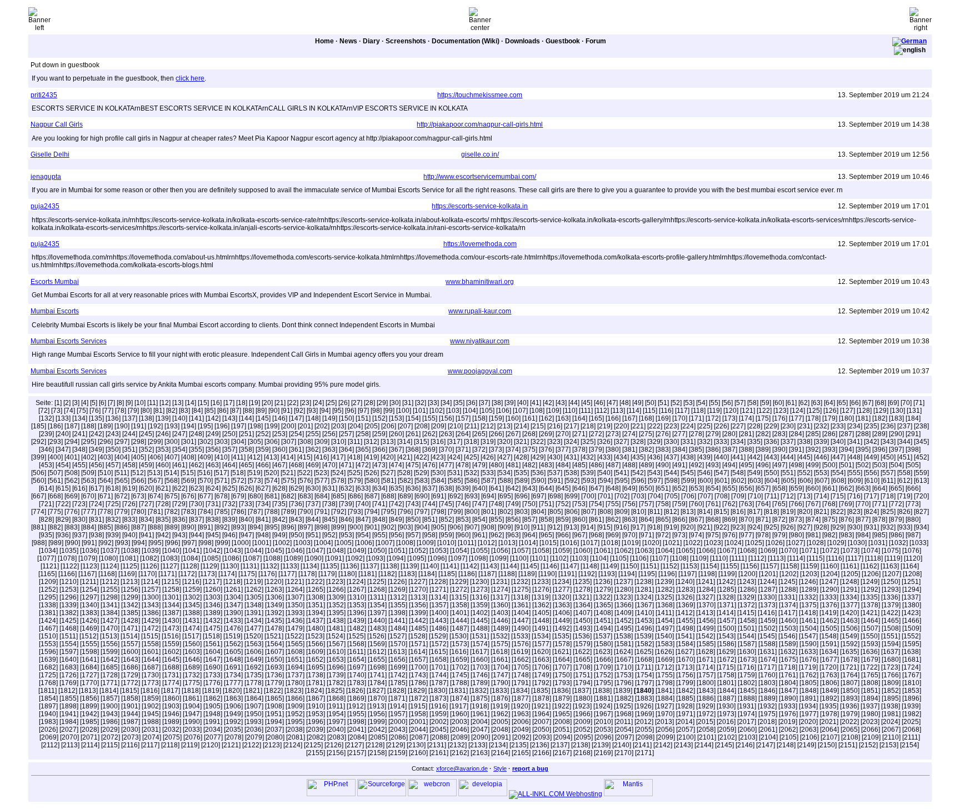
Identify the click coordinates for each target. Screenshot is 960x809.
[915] (604, 527)
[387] (729, 449)
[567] (155, 481)
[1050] (377, 551)
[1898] (68, 706)
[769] (846, 504)
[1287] (767, 589)
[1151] (650, 566)
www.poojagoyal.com (480, 371)
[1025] (754, 543)
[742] (396, 504)
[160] (513, 418)
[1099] (498, 558)
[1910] (315, 706)
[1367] (644, 605)
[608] (838, 481)
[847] (363, 519)
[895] (271, 527)
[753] (579, 504)
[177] (796, 418)
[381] (629, 449)
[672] (121, 496)
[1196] (667, 574)
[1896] (911, 698)
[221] (638, 426)
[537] (554, 473)
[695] (505, 496)
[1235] (582, 582)
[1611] (356, 652)
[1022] (692, 543)
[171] (696, 418)
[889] (171, 527)
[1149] (610, 566)
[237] (904, 426)
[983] (846, 535)
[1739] (336, 675)
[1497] (665, 628)
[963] (513, 535)
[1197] (687, 574)
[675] (171, 496)
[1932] (767, 706)
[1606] (253, 652)
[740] (363, 504)
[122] (764, 411)
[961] (479, 535)
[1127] (170, 566)
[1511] (68, 636)
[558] (904, 473)
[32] (420, 403)
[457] (113, 465)
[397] (896, 449)
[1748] (521, 675)
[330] (671, 442)
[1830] (437, 691)
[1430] (171, 621)
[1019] (631, 543)
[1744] (438, 675)
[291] (913, 434)
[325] (588, 442)
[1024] (733, 543)
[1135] (330, 566)
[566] (138, 481)
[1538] (623, 636)
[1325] (664, 597)
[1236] (602, 582)
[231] (804, 426)
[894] (255, 527)
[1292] (870, 589)
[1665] (582, 659)
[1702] (459, 667)
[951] (313, 535)
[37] (484, 403)
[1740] (356, 675)
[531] (454, 473)
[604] (771, 481)
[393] (829, 449)
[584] (438, 481)
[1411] (665, 613)
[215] (538, 426)
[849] (396, 519)
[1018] (610, 543)
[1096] (437, 558)
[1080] (108, 558)
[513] (154, 473)
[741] (379, 504)
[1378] (870, 605)
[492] (696, 465)
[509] (88, 473)
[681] (271, 496)
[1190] (547, 574)
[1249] (870, 582)
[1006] (364, 543)
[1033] (918, 543)
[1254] (89, 589)
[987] (913, 535)
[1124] (110, 566)
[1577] (541, 644)
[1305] (253, 597)
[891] (205, 527)
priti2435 (44, 95)
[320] (504, 442)
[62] (803, 403)
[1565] (295, 644)
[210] (455, 426)
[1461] (808, 621)
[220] (621, 426)
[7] (111, 403)
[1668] (644, 659)
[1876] (500, 698)
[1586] (726, 644)
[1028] (816, 543)
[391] (796, 449)
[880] (913, 519)
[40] (522, 403)
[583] (421, 481)
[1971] (685, 714)
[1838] (602, 691)
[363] (329, 449)
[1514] (130, 636)
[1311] (377, 597)
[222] (654, 426)
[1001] (261, 543)
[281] (746, 434)
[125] (814, 411)
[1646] (192, 659)
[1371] (726, 605)
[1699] (397, 667)
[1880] (582, 698)
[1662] (521, 659)
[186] (55, 426)
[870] (746, 519)
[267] (513, 434)
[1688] (171, 667)
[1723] (890, 667)
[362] (313, 449)
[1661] (500, 659)
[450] (888, 457)
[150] (346, 418)
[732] (229, 504)
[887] (138, 527)
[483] (546, 465)
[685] (338, 496)
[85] (210, 411)
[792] (338, 512)
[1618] (500, 652)
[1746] (480, 675)
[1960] (459, 714)
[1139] (410, 566)
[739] (346, 504)
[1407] (582, 613)
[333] (721, 442)
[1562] (233, 644)
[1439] (356, 621)
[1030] (857, 543)
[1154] (710, 566)
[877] (863, 519)
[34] (446, 403)
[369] (429, 449)
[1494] (603, 628)
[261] (413, 434)
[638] (446, 488)
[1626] (664, 652)
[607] (821, 481)
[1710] (623, 667)
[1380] (911, 605)
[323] (554, 442)
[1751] (582, 675)
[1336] (890, 597)
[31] (407, 403)
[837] (196, 519)
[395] (863, 449)
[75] (82, 411)
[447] (838, 457)
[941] (146, 535)
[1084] (190, 558)
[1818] (191, 691)
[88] (248, 411)
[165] (596, 418)
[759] (679, 504)
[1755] (665, 675)
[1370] (706, 605)
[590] (538, 481)
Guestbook (563, 41)
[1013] (507, 543)
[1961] (480, 714)
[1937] (870, 706)
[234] (854, 426)
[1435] (274, 621)
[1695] (315, 667)
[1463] (850, 621)
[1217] (212, 582)
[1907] (253, 706)
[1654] (356, 659)
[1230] (479, 582)
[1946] (171, 714)
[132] (46, 418)
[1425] (68, 621)
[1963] (521, 714)
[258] (363, 434)
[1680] (891, 659)
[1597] (68, 652)
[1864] (253, 698)
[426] (488, 457)
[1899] (89, 706)
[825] (888, 512)
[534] (504, 473)
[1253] (68, 589)
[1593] (870, 644)
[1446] (500, 621)
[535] (521, 473)
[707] (705, 496)
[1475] (212, 628)
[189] (105, 426)
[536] (538, 473)
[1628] (705, 652)
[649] (629, 488)
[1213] (130, 582)
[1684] (89, 667)
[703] (638, 496)
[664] (879, 488)
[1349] (274, 605)
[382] (646, 449)
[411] (238, 457)
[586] (471, 481)
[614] (46, 488)
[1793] (562, 683)
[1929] (705, 706)
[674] (155, 496)
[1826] (355, 691)
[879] (896, 519)
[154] (413, 418)
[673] (138, 496)
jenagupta (46, 177)
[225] (704, 426)
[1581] (623, 644)
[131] (914, 411)
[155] (429, 418)
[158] (479, 418)
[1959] (438, 714)
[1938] (890, 706)
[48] (625, 403)
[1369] (685, 605)
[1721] (849, 667)
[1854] (48, 698)
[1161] (850, 566)
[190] (121, 426)
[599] (688, 481)
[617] (96, 488)
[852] (446, 519)
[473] (379, 465)
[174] (746, 418)
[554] (838, 473)
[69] (893, 403)
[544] (671, 473)
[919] (671, 527)
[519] (254, 473)
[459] (146, 465)
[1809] (891, 683)
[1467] (48, 628)
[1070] (788, 551)
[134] (79, 418)
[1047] (315, 551)
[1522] (294, 636)
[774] (38, 512)
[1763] (829, 675)
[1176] (267, 574)
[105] (486, 411)
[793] (355, 512)
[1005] (343, 543)
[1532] (500, 636)
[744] (429, 504)
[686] (355, 496)
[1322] (602, 597)
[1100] (519, 558)
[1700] (418, 667)
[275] (646, 434)
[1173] (207, 574)
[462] (196, 465)
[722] (63, 504)
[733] (246, 504)
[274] (629, 434)
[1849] (829, 691)
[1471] (130, 628)
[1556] (110, 644)
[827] (921, 512)
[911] (538, 527)
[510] (105, 473)
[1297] (89, 597)
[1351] (315, 605)
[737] (313, 504)
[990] (72, 543)
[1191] (567, 574)
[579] (355, 481)
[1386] (151, 613)
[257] (346, 434)
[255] (313, 434)
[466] (263, 465)
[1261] (233, 589)
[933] (904, 527)
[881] (38, 527)
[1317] (500, 597)
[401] (71, 457)
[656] (746, 488)
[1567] (336, 644)
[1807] (850, 683)
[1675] (788, 659)
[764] (763, 504)
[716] (854, 496)
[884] (88, 527)
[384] (679, 449)
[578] (338, 481)
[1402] (480, 613)
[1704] (500, 667)
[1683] (68, 667)
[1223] (335, 582)
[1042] (212, 551)
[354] (179, 449)
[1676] (808, 659)
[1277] (562, 589)
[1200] (747, 574)
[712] (788, 496)
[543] (654, 473)
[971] (646, 535)
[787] (255, 512)
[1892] (829, 698)
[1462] (829, 621)
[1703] (480, 667)
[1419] (828, 613)
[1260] (212, 589)
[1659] (459, 659)
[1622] (582, 652)
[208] (421, 426)
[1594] (891, 644)
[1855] (68, 698)
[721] (46, 504)
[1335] (870, 597)
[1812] (67, 691)
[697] (538, 496)
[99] (388, 411)
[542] (638, 473)
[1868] (336, 698)
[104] (470, 411)
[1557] (130, 644)
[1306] (274, 597)
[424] (454, 457)
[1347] (233, 605)
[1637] (890, 652)
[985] (879, 535)
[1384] (110, 613)
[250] (229, 434)
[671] (105, 496)
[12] (165, 403)
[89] (261, 411)
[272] (596, 434)
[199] (271, 426)
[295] (88, 442)
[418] (354, 457)
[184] (913, 418)
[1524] (335, 636)
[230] (788, 426)
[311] (355, 442)
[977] (746, 535)
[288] (863, 434)
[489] (646, 465)
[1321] (582, 597)
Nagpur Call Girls (57, 124)
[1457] (726, 621)
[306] (271, 442)
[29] (382, 403)
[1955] (356, 714)
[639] (463, 488)
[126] (830, 411)
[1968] (623, 714)
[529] (421, 473)
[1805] (808, 683)
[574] (271, 481)
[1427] (110, 621)
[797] (421, 512)
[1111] (738, 558)
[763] (746, 504)
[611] (888, 481)
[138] (146, 418)
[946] (229, 535)
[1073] (850, 551)
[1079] (87, 558)
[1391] (253, 613)
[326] (604, 442)
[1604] (212, 652)
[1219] (253, 582)
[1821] (252, 691)
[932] (888, 527)
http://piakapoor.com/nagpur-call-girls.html (480, 124)
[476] (429, 465)
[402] (88, 457)
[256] (329, 434)
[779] (121, 512)
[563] (88, 481)
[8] (120, 403)
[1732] (192, 675)
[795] (388, 512)
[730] (196, 504)
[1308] (315, 597)
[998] (205, 543)
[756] (629, 504)
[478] (463, 465)
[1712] (664, 667)
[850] (413, 519)
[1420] (849, 613)
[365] (363, 449)
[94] (325, 411)
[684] (321, 496)
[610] (871, 481)
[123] (780, 411)
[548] (738, 473)
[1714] (705, 667)
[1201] (768, 574)
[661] (829, 488)
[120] (730, 411)
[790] (305, 512)
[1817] (170, 691)
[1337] (911, 597)
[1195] (647, 574)
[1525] (356, 636)
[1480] (315, 628)
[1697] (356, 667)
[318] (471, 442)
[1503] (788, 628)
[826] (904, 512)
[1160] (830, 566)
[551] (788, 473)
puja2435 (45, 206)
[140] (179, 418)
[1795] (603, 683)
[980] (796, 535)
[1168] (107, 574)
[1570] (397, 644)
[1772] (130, 683)
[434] (621, 457)
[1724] (911, 667)
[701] (605, 496)
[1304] (233, 597)
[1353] (356, 605)
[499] (813, 465)
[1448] (541, 621)
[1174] (227, 574)
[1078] (67, 558)
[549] (754, 473)
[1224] (356, 582)
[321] (521, 442)
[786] (238, 512)
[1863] (233, 698)
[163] (563, 418)
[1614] (417, 652)
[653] (696, 488)
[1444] (459, 621)
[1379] (891, 605)
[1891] (808, 698)
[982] (829, 535)
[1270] (418, 589)
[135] (96, 418)
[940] (129, 535)
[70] (906, 403)
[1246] (808, 582)
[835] (163, 519)
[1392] (274, 613)
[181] (863, 418)
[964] (529, 535)
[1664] (562, 659)
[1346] (212, 605)
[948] (263, 535)
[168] (646, 418)
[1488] (480, 628)
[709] (738, 496)
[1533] (520, 636)
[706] (688, 496)
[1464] (870, 621)
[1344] (171, 605)
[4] (84, 403)
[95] (337, 411)
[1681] (911, 659)
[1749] (541, 675)
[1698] (377, 667)
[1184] (427, 574)
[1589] (788, 644)
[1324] (643, 597)
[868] (713, 519)
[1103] (579, 558)
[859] (563, 519)
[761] (713, 504)
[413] (271, 457)
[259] (379, 434)
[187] (71, 426)
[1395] (336, 613)
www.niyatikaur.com (479, 341)
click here (190, 78)
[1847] (788, 691)
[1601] (151, 652)
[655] (729, 488)
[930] (854, 527)
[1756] (685, 675)
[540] (604, 473)
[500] (829, 465)
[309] (321, 442)
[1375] (808, 605)
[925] (771, 527)
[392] (813, 449)
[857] (529, 519)
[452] (921, 457)
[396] (879, 449)
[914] (588, 527)
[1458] (747, 621)
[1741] (377, 675)
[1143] (490, 566)
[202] (321, 426)
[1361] (521, 605)
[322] (538, 442)
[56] (727, 403)
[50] (650, 403)
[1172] (187, 574)
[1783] (356, 683)
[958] (429, 535)
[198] (255, 426)
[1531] (479, 636)
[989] (55, 543)
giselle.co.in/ (480, 154)
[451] (904, 457)
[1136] (350, 566)
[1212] (109, 582)
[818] (771, 512)
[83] (184, 411)
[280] (729, 434)
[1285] (726, 589)
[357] (229, 449)
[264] (463, 434)
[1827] (376, 691)
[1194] (627, 574)
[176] (779, 418)
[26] (343, 403)
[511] (121, 473)
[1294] (911, 589)
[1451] (603, 621)
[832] (113, 519)
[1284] (706, 589)
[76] (95, 411)
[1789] (480, 683)
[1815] (129, 691)
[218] (588, 426)
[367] (396, 449)
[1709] (603, 667)
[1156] (750, 566)
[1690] (212, 667)
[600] (705, 481)
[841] (263, 519)
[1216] (191, 582)
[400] (55, 457)
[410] (221, 457)
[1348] (253, 605)
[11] (152, 403)
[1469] (89, 628)
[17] (228, 403)
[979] (779, 535)
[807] (588, 512)
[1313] (417, 597)
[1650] (274, 659)
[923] (738, 527)
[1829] (417, 691)
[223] (671, 426)
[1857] (110, 698)
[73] (56, 411)
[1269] (397, 589)
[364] (346, 449)
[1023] (713, 543)
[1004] (323, 543)
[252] (263, 434)
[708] (721, 496)
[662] (846, 488)
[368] (413, 449)
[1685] (110, 667)
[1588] (767, 644)
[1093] (375, 558)
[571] (221, 481)
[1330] (767, 597)
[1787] (438, 683)
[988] (39, 543)
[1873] (438, 698)
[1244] (767, 582)
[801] (488, 512)
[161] (529, 418)
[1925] (623, 706)
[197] (238, 426)
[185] (38, 426)
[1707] (562, 667)
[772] (896, 504)
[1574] (480, 644)
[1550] (870, 636)
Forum (596, 41)
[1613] (397, 652)
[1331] (787, 597)
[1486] (438, 628)
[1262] (253, 589)
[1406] (562, 613)
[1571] (418, 644)
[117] (682, 411)
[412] (254, 457)
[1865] (274, 698)
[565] (121, 481)
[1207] (891, 574)
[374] (513, 449)
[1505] (829, 628)
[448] (854, 457)
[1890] (788, 698)
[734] (263, 504)
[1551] (890, 636)
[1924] (602, 706)
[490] (663, 465)
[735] (279, 504)
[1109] (699, 558)
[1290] (829, 589)
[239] (46, 434)
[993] (122, 543)
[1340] (89, 605)
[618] (113, 488)
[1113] (777, 558)
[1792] (541, 683)
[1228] (438, 582)
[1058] (541, 551)
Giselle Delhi (50, 154)
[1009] (426, 543)
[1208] (912, 574)
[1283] (685, 589)
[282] (763, 434)
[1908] (274, 706)
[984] (863, 535)
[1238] (643, 582)
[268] (529, 434)
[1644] (151, 659)
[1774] (171, 683)
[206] (388, 426)
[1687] (151, 667)
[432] (588, 457)
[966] (563, 535)
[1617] (479, 652)
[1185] (447, 574)
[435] (638, 457)
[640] (479, 488)
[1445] (480, 621)
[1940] (48, 714)
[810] (638, 512)
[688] (388, 496)
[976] (729, 535)
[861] (596, 519)
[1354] (377, 605)
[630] (313, 488)
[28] (369, 403)
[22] (292, 403)
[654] (713, 488)
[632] (346, 488)
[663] (863, 488)
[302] (205, 442)
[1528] (417, 636)
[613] (921, 481)
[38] (497, 403)
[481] (513, 465)
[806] (571, 512)
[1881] (603, 698)
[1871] (397, 698)
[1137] (370, 566)
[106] (503, 411)
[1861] (192, 698)
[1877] (521, 698)
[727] (146, 504)
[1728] (110, 675)
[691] (438, 496)
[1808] (870, 683)
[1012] (487, 543)
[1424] (48, 621)
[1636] (870, 652)
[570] (205, 481)
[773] (913, 504)
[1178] (307, 574)
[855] (496, 519)
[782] (171, 512)
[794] (371, 512)
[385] (696, 449)
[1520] (253, 636)
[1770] (89, 683)
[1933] (787, 706)
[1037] (110, 551)
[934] (921, 527)
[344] (904, 442)
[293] (55, 442)
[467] (279, 465)
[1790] (500, 683)
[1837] (581, 691)
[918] (654, 527)
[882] (55, 527)
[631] (329, 488)
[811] (655, 512)
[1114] (796, 558)
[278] (696, 434)
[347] (63, 449)
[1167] (87, 574)
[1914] (397, 706)
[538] (571, 473)
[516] (204, 473)
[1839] (622, 691)
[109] (553, 411)
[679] (238, 496)
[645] (563, 488)
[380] (613, 449)
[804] (538, 512)
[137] (129, 418)
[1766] (891, 675)
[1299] (130, 597)
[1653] (336, 659)
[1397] (377, 613)
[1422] (890, 613)
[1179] (327, 574)
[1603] (192, 652)
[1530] (458, 636)
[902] (388, 527)
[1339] (68, 605)
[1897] (48, 706)
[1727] (89, 675)
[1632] (787, 652)
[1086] (231, 558)
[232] (821, 426)
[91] (286, 411)
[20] (267, 403)
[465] (246, 465)
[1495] (623, 628)
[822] (838, 512)
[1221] (294, 582)
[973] (679, 535)
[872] (779, 519)
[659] (796, 488)
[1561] (212, 644)
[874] (813, 519)
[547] (721, 473)
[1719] (808, 667)
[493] (713, 465)
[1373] (767, 605)
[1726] (68, 675)
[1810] (911, 683)
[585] (455, 481)
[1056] (500, 551)
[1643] (130, 659)
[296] (105, 442)
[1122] (70, 566)
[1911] (336, 706)
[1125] (130, 566)
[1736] (274, 675)
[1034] (48, 551)
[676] (188, 496)
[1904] (192, 706)
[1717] (767, 667)
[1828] (396, 691)
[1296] (68, 597)
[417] (338, 457)
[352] (146, 449)
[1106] (639, 558)
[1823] (293, 691)
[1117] (854, 558)
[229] (771, 426)
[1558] (151, 644)
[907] (471, 527)
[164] (579, 418)
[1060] (582, 551)
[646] (579, 488)
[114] (634, 411)
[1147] (570, 566)
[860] (579, 519)
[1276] (541, 589)
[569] (188, 481)
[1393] (295, 613)
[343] (888, 442)
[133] (63, 418)
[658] (779, 488)
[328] (638, 442)
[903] (405, 527)
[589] (521, 481)
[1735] (253, 675)
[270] (563, 434)
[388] (746, 449)
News (348, 41)
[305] (255, 442)
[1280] (623, 589)
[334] (738, 442)
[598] (671, 481)
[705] (671, 496)
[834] (146, 519)
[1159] (810, 566)
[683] (305, 496)
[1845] (747, 691)
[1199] (727, 574)
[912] (554, 527)
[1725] (48, 675)
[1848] (808, 691)
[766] (796, 504)
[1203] (809, 574)
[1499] (706, 628)
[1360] (500, 605)
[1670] (685, 659)
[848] (379, 519)
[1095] (416, 558)
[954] (363, 535)
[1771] (110, 683)
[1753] (623, 675)
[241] (79, 434)
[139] (163, 418)
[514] (171, 473)
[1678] (850, 659)
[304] (238, 442)
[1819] (211, 691)
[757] (646, 504)
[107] (520, 411)
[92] (299, 411)
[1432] (212, 621)
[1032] (898, 543)
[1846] (767, 691)
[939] (113, 535)
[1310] (356, 597)
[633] (363, 488)
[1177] (287, 574)
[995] (155, 543)
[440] (721, 457)
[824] (871, 512)
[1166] (67, 574)
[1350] (295, 605)
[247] (179, 434)
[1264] (295, 589)
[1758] (726, 675)
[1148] (590, 566)
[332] (704, 442)
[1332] (808, 597)
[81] (158, 411)
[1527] (397, 636)
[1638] (911, 652)
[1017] (590, 543)
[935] (46, 535)
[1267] (356, 589)
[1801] (726, 683)
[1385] (130, 613)
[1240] (685, 582)
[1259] (192, 589)
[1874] (459, 698)
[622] (179, 488)
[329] (654, 442)
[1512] (88, 636)
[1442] (418, 621)
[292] (38, 442)
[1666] (603, 659)
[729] (179, 504)
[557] (888, 473)
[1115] (815, 558)
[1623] (602, 652)
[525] (354, 473)
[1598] (89, 652)
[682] (288, 496)
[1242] (726, 582)
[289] (879, 434)
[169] (663, 418)
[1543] (726, 636)
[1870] (377, 698)
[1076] (911, 551)
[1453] (644, 621)
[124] (797, 411)
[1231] (500, 582)
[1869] (356, 698)
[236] (888, 426)
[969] (613, 535)
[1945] (151, 714)
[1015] (548, 543)
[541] (621, 473)
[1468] (68, 628)
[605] (788, 481)
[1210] (68, 582)
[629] (296, 488)
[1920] (520, 706)
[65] (842, 403)
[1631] (767, 652)
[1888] (747, 698)
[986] (896, 535)
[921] (704, 527)
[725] (113, 504)
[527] (388, 473)
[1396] (356, 613)
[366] (379, 449)
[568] (171, 481)
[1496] (644, 628)
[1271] (438, 589)
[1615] (438, 652)
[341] (854, 442)
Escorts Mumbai (55, 282)
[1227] (417, 582)
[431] (571, 457)
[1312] (397, 597)
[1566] (315, 644)
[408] (188, 457)
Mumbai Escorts (55, 311)
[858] (546, 519)
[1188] (507, 574)
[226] (721, 426)
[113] (618, 411)
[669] (71, 496)
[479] (479, 465)
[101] (420, 411)
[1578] (562, 644)
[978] (763, 535)
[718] (888, 496)
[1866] (295, 698)
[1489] (500, 628)
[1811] (47, 691)
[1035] (68, 551)
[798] (438, 512)
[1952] (295, 714)
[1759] (747, 675)
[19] (254, 403)
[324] (571, 442)
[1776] (212, 683)
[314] (404, 442)
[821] (821, 512)
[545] (688, 473)
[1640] (68, 659)
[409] (205, 457)
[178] (813, 418)
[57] (740, 403)
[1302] (192, 597)
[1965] (562, 714)
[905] (438, 527)
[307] (288, 442)
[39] (510, 403)
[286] (829, 434)
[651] (663, 488)
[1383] (89, 613)
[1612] (376, 652)
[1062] (623, 551)
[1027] (795, 543)
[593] (588, 481)
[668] (55, 496)
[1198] (707, 574)
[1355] (397, 605)
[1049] (356, 551)
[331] (688, 442)
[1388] (192, 613)
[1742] (397, 675)
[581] (388, 481)
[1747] (500, 675)
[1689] (192, 667)
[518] (238, 473)
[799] (455, 512)
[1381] (48, 613)
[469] (313, 465)
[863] (629, 519)
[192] (155, 426)
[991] (89, 543)
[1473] (171, 628)
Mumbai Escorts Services (69, 341)
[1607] (274, 652)
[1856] (89, 698)
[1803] (767, 683)
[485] (579, 465)
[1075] (891, 551)
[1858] (130, 698)
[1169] (127, 574)
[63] (816, 403)
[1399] (418, 613)
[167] (629, 418)
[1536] (582, 636)
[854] (479, 519)
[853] (463, 519)
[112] (601, 411)
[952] (329, 535)
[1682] (48, 667)
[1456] (706, 621)
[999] (222, 543)
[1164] (910, 566)
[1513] (109, 636)
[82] (171, 411)
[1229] (458, 582)
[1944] (130, 714)
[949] (279, 535)
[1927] (664, 706)
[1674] (767, 659)
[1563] (253, 644)
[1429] (151, 621)
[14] (190, 403)
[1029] (836, 543)
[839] (229, 519)
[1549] (849, 636)
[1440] (377, 621)
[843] (296, 519)
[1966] (582, 714)
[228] (754, 426)
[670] (88, 496)
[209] (438, 426)
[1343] (151, 605)
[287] (846, 434)
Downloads (522, 41)
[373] (496, 449)
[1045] (274, 551)
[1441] (397, 621)
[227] (738, 426)
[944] (196, 535)
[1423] (911, 613)
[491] (679, 465)
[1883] (644, 698)
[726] (129, 504)
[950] (296, 535)
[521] (288, 473)
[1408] (603, 613)
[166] (613, 418)
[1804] (788, 683)
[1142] (470, 566)
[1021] (672, 543)
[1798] (665, 683)
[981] (813, 535)
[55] (714, 403)
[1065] (685, 551)
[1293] (891, 589)
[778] (105, 512)
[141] (196, 418)
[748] (496, 504)
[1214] (150, 582)
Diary (371, 41)
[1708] (582, 667)
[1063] (644, 551)
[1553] (48, 644)
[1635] (849, 652)
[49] (637, 403)
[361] (296, 449)
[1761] (788, 675)
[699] (571, 496)
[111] (586, 411)
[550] (771, 473)
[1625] (643, 652)
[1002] (282, 543)
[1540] (664, 636)
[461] (179, 465)
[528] (404, 473)
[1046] (295, 551)
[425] (471, 457)
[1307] (295, 597)
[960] (463, 535)
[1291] (850, 589)
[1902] (151, 706)
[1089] (293, 558)
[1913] (376, 706)
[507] (55, 473)
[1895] (891, 698)
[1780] (295, 683)
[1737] (295, 675)
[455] (79, 465)
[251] (246, 434)
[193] (171, 426)
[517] (221, 473)
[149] (329, 418)
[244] (129, 434)
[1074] (870, 551)
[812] (671, 512)
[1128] (190, 566)
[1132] (270, 566)
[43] (561, 403)
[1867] (315, 698)
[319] (488, 442)
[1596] (48, 652)
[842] (279, 519)
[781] (155, 512)
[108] (536, 411)
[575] (288, 481)
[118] (698, 411)
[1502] (767, 628)
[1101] (539, 558)
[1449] (562, 621)
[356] (213, 449)
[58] (752, 403)
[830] (79, 519)
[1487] (459, 628)
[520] (271, 473)
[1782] (336, 683)
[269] (546, 434)
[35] (458, 403)
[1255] (110, 589)
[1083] (170, 558)
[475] (413, 465)
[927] (804, 527)
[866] (679, 519)
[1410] (644, 613)
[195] (205, 426)
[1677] (829, 659)
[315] (421, 442)
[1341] (110, 605)
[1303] (212, 597)
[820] (804, 512)
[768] (829, 504)
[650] (646, 488)
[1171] (167, 574)
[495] (746, 465)
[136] (113, 418)
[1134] (310, 566)
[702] (621, 496)
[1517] (191, 636)
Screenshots (406, 41)
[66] (855, 403)
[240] (63, 434)
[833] (129, 519)
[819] (788, 512)
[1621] (561, 652)
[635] (396, 488)
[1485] (418, 628)
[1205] (850, 574)
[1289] (808, 589)
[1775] (192, 683)
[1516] (171, 636)
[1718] (787, 667)
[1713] (685, 667)
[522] (304, 473)
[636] (413, 488)
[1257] (151, 589)
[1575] (500, 644)
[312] (371, 442)
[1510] (48, 636)
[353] (163, 449)
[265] (479, 434)
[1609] (315, 652)
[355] (196, 449)
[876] (846, 519)
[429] (538, 457)
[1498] (685, 628)
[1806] (829, 683)
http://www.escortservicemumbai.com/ (479, 177)
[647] (596, 488)
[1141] (450, 566)
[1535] (561, 636)
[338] (804, 442)
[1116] (835, 558)
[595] (621, 481)
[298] (138, 442)
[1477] (253, 628)
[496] (763, 465)
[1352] (336, 605)
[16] (216, 403)
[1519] (232, 636)
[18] (241, 403)
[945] (213, 535)
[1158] (790, 566)
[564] (105, 481)
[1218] (232, 582)
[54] (701, 403)
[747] (479, 504)
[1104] (599, 558)
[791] (321, 512)
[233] (838, 426)
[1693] (274, 667)
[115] (650, 411)
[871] (763, 519)
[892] (221, 527)
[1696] (336, 667)
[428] (521, 457)
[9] (129, 403)
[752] (563, 504)
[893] (238, 527)
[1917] (458, 706)
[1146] (550, 566)
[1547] (808, 636)
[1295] (48, 597)
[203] (338, 426)
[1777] (233, 683)
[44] (573, 403)
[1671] (706, 659)
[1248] (849, 582)
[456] (96, 465)
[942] (163, 535)
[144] (246, 418)
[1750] (562, 675)
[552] (804, 473)
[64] (829, 403)
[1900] (110, 706)
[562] (71, 481)
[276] (663, 434)
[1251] (911, 582)
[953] (346, 535)
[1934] (808, 706)
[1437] (315, 621)
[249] (213, 434)
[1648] (233, 659)
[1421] (870, 613)
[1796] (623, 683)
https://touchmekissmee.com (479, 95)
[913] (571, 527)
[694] (488, 496)
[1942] (89, 714)
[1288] (788, 589)
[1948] (212, 714)
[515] (188, 473)
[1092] (355, 558)
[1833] (499, 691)
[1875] (480, 698)
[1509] (911, 628)
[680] (255, 496)
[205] (371, 426)
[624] (213, 488)
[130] (897, 411)
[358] (246, 449)
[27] (356, 403)
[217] (571, 426)
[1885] (685, 698)
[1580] (603, 644)
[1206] (871, 574)
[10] (140, 403)
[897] (305, 527)
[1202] (788, 574)
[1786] (418, 683)
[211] (471, 426)
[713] (804, 496)
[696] (521, 496)
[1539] (643, 636)
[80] (146, 411)
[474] (396, 465)
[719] (904, 496)
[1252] (48, 589)
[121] (747, 411)
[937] (79, 535)
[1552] (911, 636)
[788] (271, 512)
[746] (463, 504)
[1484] (397, 628)
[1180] (347, 574)
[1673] (747, 659)
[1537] (602, 636)
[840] (246, 519)
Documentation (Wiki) (465, 41)
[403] (105, 457)
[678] (221, 496)
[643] (529, 488)
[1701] (438, 667)
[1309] (336, 597)
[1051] (397, 551)
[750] (529, 504)
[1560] (192, 644)
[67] (867, 403)
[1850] (850, 691)
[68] (880, 403)
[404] (121, 457)
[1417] (787, 613)
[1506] (850, 628)
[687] (371, 496)
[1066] (706, 551)
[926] (788, 527)
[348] (79, 449)
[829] (63, 519)
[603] (755, 481)
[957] (413, 535)
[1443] (438, 621)
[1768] (48, 683)
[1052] (418, 551)
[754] (596, 504)
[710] (755, 496)
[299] (155, 442)
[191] (138, 426)
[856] (513, 519)
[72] (43, 411)
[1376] (829, 605)
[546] (704, 473)
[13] (177, 403)
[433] (604, 457)
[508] (71, 473)
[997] (189, 543)
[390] (779, 449)
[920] (688, 527)
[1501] (747, 628)
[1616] (458, 652)
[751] (546, 504)
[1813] (88, 691)
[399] (38, 457)
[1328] (726, 597)
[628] (279, 488)
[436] (654, 457)
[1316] (479, 597)
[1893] (850, 698)
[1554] (68, 644)
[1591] (829, 644)
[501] (846, 465)
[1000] (241, 543)
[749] (513, 504)
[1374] (788, 605)
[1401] (459, 613)
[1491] (541, 628)
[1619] (520, 652)
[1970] (665, 714)
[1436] (295, 621)
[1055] (480, 551)
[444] (788, 457)
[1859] (151, 698)
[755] (613, 504)
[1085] (211, 558)
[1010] (446, 543)
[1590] (808, 644)
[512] (138, 473)
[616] (79, 488)
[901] (371, 527)
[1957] (397, 714)
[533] (488, 473)
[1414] (726, 613)
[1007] (385, 543)
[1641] (89, 659)
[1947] (192, 714)
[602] (738, 481)
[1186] (467, 574)
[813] (688, 512)
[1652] (315, 659)
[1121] (50, 566)
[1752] (603, 675)
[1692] (253, 667)
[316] (438, 442)
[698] (555, 496)
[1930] (726, 706)
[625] (229, 488)
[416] (321, 457)
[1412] (685, 613)
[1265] (315, 589)
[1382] (68, 613)
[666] (913, 488)
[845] (329, 519)
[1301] (171, 597)
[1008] (405, 543)
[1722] (870, 667)
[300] (171, 442)
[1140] (430, 566)
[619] (129, 488)
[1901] (130, 706)
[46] (599, 403)
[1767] (911, 675)
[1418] (808, 613)
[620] (146, 488)
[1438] (336, 621)
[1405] (541, 613)
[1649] (253, 659)
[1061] (603, 551)
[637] (429, 488)
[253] (279, 434)
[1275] (521, 589)
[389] (763, 449)
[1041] (192, 551)
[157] (463, 418)
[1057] (521, 551)
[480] (496, 465)
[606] (805, 481)
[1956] (377, 714)
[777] (88, 512)
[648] (613, 488)
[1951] (274, 714)
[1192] (587, 574)
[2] (67, 403)
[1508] (891, 628)
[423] (438, 457)
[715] (838, 496)
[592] (571, 481)
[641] (496, 488)
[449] (871, 457)
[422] (421, 457)
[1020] (651, 543)
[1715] (726, 667)
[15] (203, 403)
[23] (305, 403)
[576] (305, 481)
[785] (221, 512)
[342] (871, 442)
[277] (679, 434)
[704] (655, 496)
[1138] (390, 566)
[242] (96, 434)
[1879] (562, 698)
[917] (638, 527)
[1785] (397, 683)
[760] (696, 504)
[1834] (520, 691)
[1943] (110, 714)
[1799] (685, 683)
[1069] (767, 551)
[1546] (787, 636)
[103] (453, 411)
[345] (921, 442)
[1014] (528, 543)
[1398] (397, 613)
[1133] (290, 566)
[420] (388, 457)
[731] (213, 504)
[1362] (541, 605)
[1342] (130, 605)
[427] (504, 457)
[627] (263, 488)
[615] (63, 488)
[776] (71, 512)
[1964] (541, 714)
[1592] (850, 644)
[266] (496, 434)
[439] (704, 457)
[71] (918, 403)
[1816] (150, 691)
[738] (329, 504)
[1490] (521, 628)
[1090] (313, 558)
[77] (107, 411)
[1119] (893, 558)
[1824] (314, 691)
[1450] (582, 621)
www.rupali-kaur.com (479, 311)
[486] (596, 465)
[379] (596, 449)
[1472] (151, 628)
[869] (729, 519)
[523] (321, 473)
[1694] (295, 667)
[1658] (438, 659)
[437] (671, 457)
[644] (546, 488)
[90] (273, 411)
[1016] (569, 543)
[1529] (438, 636)
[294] (71, 442)
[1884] (665, 698)
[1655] (377, 659)
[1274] (500, 589)
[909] (505, 527)
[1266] (336, 589)
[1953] (315, 714)
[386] (713, 449)
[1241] (705, 582)
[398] (913, 449)
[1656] (397, 659)
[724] (96, 504)
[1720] (828, 667)
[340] (838, 442)
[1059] (562, 551)
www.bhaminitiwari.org (480, 282)
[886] (121, 527)
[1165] (47, 574)
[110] (570, 411)
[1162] (870, 566)
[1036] (89, 551)
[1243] (746, 582)
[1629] (726, 652)
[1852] (891, 691)
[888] (155, 527)
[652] (679, 488)
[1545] (767, 636)
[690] (421, 496)
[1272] (459, 589)
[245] (146, 434)
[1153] (690, 566)
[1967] (603, 714)
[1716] (746, 667)
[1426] (89, 621)
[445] (804, 457)
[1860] (171, 698)
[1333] (828, 597)
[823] (854, 512)
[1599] (110, 652)
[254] (296, 434)
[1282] (665, 589)
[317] (454, 442)
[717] (871, 496)
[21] (280, 403)
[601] (721, 481)
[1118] (874, 558)
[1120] (913, 558)
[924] (754, 527)
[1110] (719, 558)
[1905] (212, 706)
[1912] (356, 706)
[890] (188, 527)
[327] (621, 442)
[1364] (582, 605)
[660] (813, 488)
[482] (529, 465)
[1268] (377, 589)
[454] (63, 465)
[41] (535, 403)
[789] (288, 512)
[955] (379, 535)
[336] (771, 442)
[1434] (253, 621)
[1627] (685, 652)
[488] (629, 465)
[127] (847, 411)
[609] (855, 481)
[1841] (665, 691)
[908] (488, 527)
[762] (729, 504)
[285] (813, 434)
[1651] (295, 659)
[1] (58, 403)
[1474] (192, 628)
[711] (771, 496)
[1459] (767, 621)
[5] (93, 403)
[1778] (253, 683)
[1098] (478, 558)
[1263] (274, 589)
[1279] (603, 589)
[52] (676, 403)
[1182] (387, 574)
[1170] (147, 574)
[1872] (418, 698)
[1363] (562, 605)
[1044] (253, 551)
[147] (296, 418)
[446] (821, 457)
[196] (221, 426)
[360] (279, 449)
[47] (612, 403)
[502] (863, 465)
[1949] (233, 714)
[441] (738, 457)
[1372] (747, 605)
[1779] (274, 683)
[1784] (377, 683)
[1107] (659, 558)
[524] (338, 473)
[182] (879, 418)
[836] (179, 519)
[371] (463, 449)
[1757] (706, 675)
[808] (605, 512)
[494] (729, 465)
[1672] (726, 659)
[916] (621, 527)
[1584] (685, 644)
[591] (555, 481)
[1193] (607, 574)
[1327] (705, 597)
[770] (863, 504)
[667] (38, 496)
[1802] (747, 683)
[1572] (438, 644)
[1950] (253, 714)
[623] (196, 488)
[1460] (788, 621)
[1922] (561, 706)
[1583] (665, 644)
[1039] (151, 551)
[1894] (870, 698)
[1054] (459, 551)
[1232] (520, 582)
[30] (395, 403)
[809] (621, 512)
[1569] (377, 644)
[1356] (418, 605)
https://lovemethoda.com (480, 244)
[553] (821, 473)
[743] (413, 504)
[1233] (541, 582)
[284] (796, 434)
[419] (371, 457)
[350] (113, 449)
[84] (197, 411)
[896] (288, 527)
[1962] (500, 714)
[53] (688, 403)
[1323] (623, 597)
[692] (455, 496)
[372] (479, 449)
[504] (896, 465)
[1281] (644, 589)
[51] (663, 403)
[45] (586, 403)
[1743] (418, 675)
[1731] (171, 675)
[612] (904, 481)
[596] (638, 481)
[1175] (247, 574)
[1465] (891, 621)
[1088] (272, 558)
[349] (96, 449)
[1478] (274, 628)
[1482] (356, 628)
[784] (205, 512)
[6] (102, 403)
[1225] (376, 582)
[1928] (685, 706)
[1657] (418, 659)
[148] (313, 418)
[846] (346, 519)
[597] (655, 481)
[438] (688, 457)
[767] (813, 504)
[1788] (459, 683)
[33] (433, 403)
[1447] (521, 621)
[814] (704, 512)
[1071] (808, 551)
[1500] (726, 628)
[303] (221, 442)
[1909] (295, 706)
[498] (796, 465)
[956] (396, 535)
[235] (871, 426)
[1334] (849, 597)
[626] (246, 488)
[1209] (48, 582)
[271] (579, 434)
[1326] (685, 597)
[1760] (767, 675)
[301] (188, 442)
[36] (471, 403)
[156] (446, 418)
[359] (263, 449)
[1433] (233, 621)
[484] (563, 465)
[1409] (623, 613)
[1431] (192, 621)
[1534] (541, 636)
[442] (754, 457)
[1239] (664, 582)
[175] (763, 418)
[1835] (540, 691)
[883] (71, 527)
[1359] (480, 605)
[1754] (644, 675)
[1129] (210, 566)
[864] (646, 519)
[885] (105, 527)
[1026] (775, 543)
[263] (446, 434)
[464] (229, 465)
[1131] (250, 566)
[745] (446, 504)
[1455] (685, 621)
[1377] (850, 605)
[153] (396, 418)
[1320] (561, 597)
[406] (155, 457)
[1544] (746, 636)
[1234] (561, 582)
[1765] (870, 675)
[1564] (274, 644)
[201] (305, 426)
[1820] (232, 691)
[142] (213, 418)
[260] (396, 434)
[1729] (130, 675)
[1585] (706, 644)
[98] (376, 411)
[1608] (295, 652)
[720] (921, 496)
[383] (663, 449)
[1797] (644, 683)
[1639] (48, 659)
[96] (350, 411)
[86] (222, 411)
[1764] (850, 675)
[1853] (911, 691)
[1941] (68, 714)
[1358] (459, 605)
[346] (46, 449)
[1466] (911, 621)
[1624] (623, 652)
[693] (471, 496)
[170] (679, 418)
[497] (779, 465)
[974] (696, 535)
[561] (55, 481)
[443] (771, 457)
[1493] (582, 628)
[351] (129, 449)
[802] (505, 512)
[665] (896, 488)
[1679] (870, 659)
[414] (288, 457)
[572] (238, 481)
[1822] (273, 691)
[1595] (911, 644)
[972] (663, 535)
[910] (521, 527)
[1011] (467, 543)
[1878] (541, 698)
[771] (879, 504)
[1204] (830, 574)
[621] (163, 488)
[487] (613, 465)
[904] (421, 527)
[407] (171, 457)
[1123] (90, 566)
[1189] (527, 574)
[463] (213, 465)
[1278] (582, 589)
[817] (754, 512)
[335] (754, 442)
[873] (796, 519)
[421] (404, 457)
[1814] (108, 691)
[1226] (397, 582)
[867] (696, 519)
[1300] (151, 597)
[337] (788, 442)
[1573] (459, 644)
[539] (588, 473)
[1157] (770, 566)
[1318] (520, 597)
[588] (505, 481)
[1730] (151, 675)
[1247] (828, 582)
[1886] (706, 698)
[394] (846, 449)
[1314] (438, 597)
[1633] (808, 652)
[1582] (644, 644)
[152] (379, 418)
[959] (446, 535)
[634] (379, 488)
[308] (305, 442)
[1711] (644, 667)
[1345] (192, 605)
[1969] (644, 714)
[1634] (828, 652)
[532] (471, 473)
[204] (355, 426)
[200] (288, 426)
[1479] (295, 628)
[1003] (302, 543)
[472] (363, 465)
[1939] (911, 706)
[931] (871, 527)
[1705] (521, 667)
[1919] (500, 706)
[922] (721, 527)
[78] (120, 411)
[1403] (500, 613)
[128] (864, 411)
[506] (38, 473)
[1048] (336, 551)
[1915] (417, 706)
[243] (113, 434)
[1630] (746, 652)
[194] (188, 426)
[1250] (890, 582)
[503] (879, 465)
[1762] (808, 675)
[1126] (150, 566)
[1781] (315, 683)
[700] (588, 496)
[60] (778, 403)
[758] (663, 504)
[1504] (808, 628)
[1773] (151, 683)
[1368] (665, 605)
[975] (713, 535)
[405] (138, 457)
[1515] (150, 636)
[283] (779, 434)
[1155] (730, 566)
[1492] (562, 628)
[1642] (110, 659)
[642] (513, 488)
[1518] (212, 636)
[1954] (336, 714)
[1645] (171, 659)
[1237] (623, 582)
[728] (163, 504)
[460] (163, 465)
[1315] (458, 597)
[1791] (521, 683)
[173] (729, 418)
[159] (496, 418)
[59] (765, 403)
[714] (821, 496)
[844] (313, 519)
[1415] (746, 613)
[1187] (487, 574)
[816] (738, 512)
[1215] (171, 582)
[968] (596, 535)
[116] (666, 411)
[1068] (747, 551)
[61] (791, 403)
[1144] (510, 566)
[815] (721, 512)
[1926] (643, 706)
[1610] (336, 652)
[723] (79, 504)
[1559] (171, 644)
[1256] (130, 589)
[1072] (829, 551)
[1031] (877, 543)
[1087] (252, 558)
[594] (605, 481)
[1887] (726, 698)
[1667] (623, 659)
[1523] (315, 636)
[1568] (356, 644)
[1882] (623, 698)
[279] (713, 434)
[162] (546, 418)
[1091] (334, 558)
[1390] (233, 613)
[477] (446, 465)
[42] (548, 403)
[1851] (870, 691)
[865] (663, 519)
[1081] (128, 558)
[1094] (396, 558)
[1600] (130, 652)
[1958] (418, 714)
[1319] (541, 597)
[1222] (315, 582)
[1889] (767, 698)
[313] (388, 442)
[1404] (521, 613)
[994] (139, 543)
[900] (355, 527)
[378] (579, 449)
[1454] (665, 621)
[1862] (212, 698)
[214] (521, 426)
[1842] (685, 691)
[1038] (130, 551)
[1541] (685, 636)
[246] (163, 434)
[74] (69, 411)
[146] (279, 418)
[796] (405, 512)
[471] (346, 465)
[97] (363, 411)
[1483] (377, 628)
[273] (613, 434)
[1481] (336, 628)
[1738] (315, 675)
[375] (529, 449)
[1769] (68, 683)
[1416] (767, 613)
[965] (546, 535)
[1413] (705, 613)
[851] (429, 519)
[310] (338, 442)
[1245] (787, 582)
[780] (138, 512)
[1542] (705, 636)
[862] (613, 519)
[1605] (233, 652)
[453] (46, 465)
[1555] (89, 644)
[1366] (623, 605)
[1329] (746, 597)
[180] (846, 418)
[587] (488, 481)
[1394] (315, 613)
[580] (371, 481)
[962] (496, 535)
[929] (838, 527)
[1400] (438, 613)
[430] (554, 457)
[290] (896, 434)
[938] (96, 535)
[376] (546, 449)
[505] (913, 465)
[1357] (438, 605)
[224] (688, 426)
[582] (405, 481)
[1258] (171, 589)
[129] (880, 411)
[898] (321, 527)
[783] (188, 512)
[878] (879, 519)
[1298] (110, 597)
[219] (604, 426)
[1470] (110, 628)
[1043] (233, 551)
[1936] (849, 706)
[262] (429, 434)
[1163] (890, 566)
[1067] (726, 551)
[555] (854, 473)
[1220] (273, 582)
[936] (63, 535)
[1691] (233, 667)
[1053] (438, 551)
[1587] (747, 644)
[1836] (561, 691)
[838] (213, 519)
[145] (263, 418)
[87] (235, 411)
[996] (172, 543)
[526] (371, 473)
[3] (75, 403)
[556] (871, 473)
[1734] (233, 675)
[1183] (407, 574)
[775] (55, 512)
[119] (714, 411)
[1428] (130, 621)
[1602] (171, 652)
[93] (312, 411)
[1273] (480, 589)
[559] (921, 473)
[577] (321, 481)
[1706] (541, 667)
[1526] (376, 636)
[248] (196, 434)
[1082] (149, 558)
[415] (304, 457)
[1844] (726, 691)
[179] (829, 418)
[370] (446, 449)
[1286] (747, 589)
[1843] (706, 691)
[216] (554, 426)
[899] (338, 527)
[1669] (665, 659)
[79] (133, 411)
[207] (405, 426)
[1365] (603, 605)
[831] (96, 519)
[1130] (230, 566)
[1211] (89, 582)
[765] (779, 504)
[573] (255, 481)
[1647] (212, 659)
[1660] (480, 659)
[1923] (582, 706)
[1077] (46, 558)
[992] (105, 543)
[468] (296, 465)
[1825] (335, 691)
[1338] (48, 605)
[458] (129, 465)
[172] (713, 418)
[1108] (679, 558)
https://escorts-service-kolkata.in (480, 206)
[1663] (541, 659)
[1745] (459, 675)
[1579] (582, 644)
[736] (296, 504)
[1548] (828, 636)
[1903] (171, 706)
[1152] (670, 566)
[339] (821, 442)
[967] (579, 535)
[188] (88, 426)
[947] (246, 535)
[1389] (212, 613)
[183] (896, 418)
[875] (829, 519)
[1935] (828, 706)
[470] (329, 465)
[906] (455, 527)
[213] (504, 426)
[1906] (233, 706)
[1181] (367, 574)
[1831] (458, 691)
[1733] (212, 675)
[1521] (273, 636)
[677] (205, 496)
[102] (436, 411)
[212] (488, 426)
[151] (363, 418)
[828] (46, 519)
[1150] (630, 566)
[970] (629, 535)
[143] (229, 418)
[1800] (706, 683)
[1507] (870, 628)
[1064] (665, 551)
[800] (471, 512)
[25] (331, 403)
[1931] (746, 706)
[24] (318, 403)
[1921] (541, 706)
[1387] (171, 613)
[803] (521, 512)
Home (324, 41)
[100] (403, 411)
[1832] (478, 691)
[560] (38, 481)
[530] (438, 473)
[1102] (559, 558)
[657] (763, 488)
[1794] (582, 683)
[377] (563, 449)
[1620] (541, 652)
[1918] (479, 706)
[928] (821, 527)
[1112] (757, 558)
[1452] (623, 621)
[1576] (521, 644)
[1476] (233, 628)
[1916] (438, 706)
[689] (405, 496)
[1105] (619, 558)
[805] (555, 512)
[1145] (530, 566)
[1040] (171, 551)
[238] (921, 426)
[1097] (457, 558)
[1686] (130, 667)
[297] (121, 442)
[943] (179, 535)
